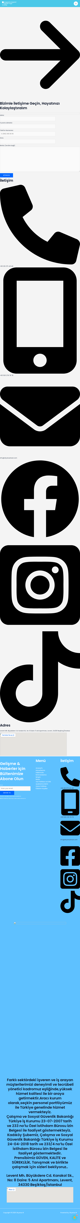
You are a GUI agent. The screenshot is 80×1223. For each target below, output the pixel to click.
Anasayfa (39, 768)
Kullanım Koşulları (42, 789)
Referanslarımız (41, 775)
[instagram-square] (70, 890)
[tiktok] (70, 913)
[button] (40, 538)
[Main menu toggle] (76, 3)
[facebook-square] (70, 867)
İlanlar (38, 779)
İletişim (38, 777)
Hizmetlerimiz (40, 770)
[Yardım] (75, 1218)
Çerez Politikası (41, 786)
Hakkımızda (40, 773)
